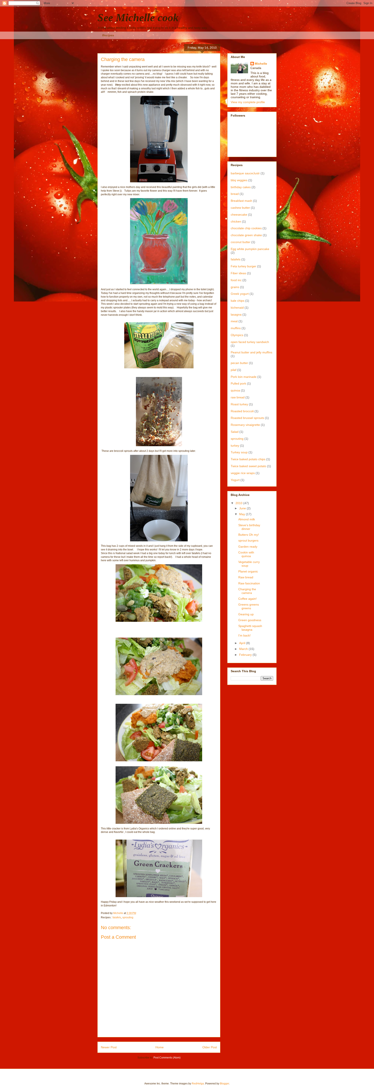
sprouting (127, 917)
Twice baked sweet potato (248, 466)
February (246, 654)
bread (235, 194)
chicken (236, 221)
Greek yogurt (240, 293)
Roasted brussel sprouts (247, 418)
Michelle (261, 63)
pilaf (233, 370)
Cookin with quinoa (246, 554)
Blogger (224, 1083)
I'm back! (244, 635)
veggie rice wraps (243, 473)
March (244, 649)
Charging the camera (247, 591)
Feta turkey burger (243, 266)
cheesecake (239, 214)
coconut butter (240, 242)
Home (159, 1047)
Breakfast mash (241, 200)
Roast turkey (239, 404)
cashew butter (240, 207)
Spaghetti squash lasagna (250, 627)
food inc (236, 280)
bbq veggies (239, 180)
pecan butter (239, 363)
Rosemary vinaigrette (245, 425)
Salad (235, 431)
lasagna (236, 314)
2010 (239, 503)
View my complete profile (248, 102)
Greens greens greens (248, 606)
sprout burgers (248, 540)
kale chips (237, 300)
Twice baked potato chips (248, 459)
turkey (235, 445)
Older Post (209, 1047)
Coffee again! (247, 598)
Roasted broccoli (242, 411)
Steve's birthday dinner (249, 527)
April (242, 643)
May (242, 514)
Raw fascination (249, 583)
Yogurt (235, 480)
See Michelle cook (138, 17)
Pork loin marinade (243, 376)
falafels (117, 917)
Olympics (237, 335)
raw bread (238, 397)
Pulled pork (238, 383)
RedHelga (198, 1083)
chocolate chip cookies (246, 228)
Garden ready (247, 546)
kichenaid (237, 307)
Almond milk (246, 519)
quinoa (235, 390)
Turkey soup (239, 452)
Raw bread (245, 577)
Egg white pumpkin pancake (250, 249)
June (243, 508)
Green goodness (249, 620)
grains (235, 287)
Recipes (108, 35)
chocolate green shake (246, 235)
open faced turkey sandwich (250, 342)
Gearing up (246, 614)
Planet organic (248, 571)
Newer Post (109, 1047)
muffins (236, 328)
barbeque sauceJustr (245, 173)
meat (234, 321)
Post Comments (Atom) (167, 1057)
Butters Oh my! (248, 534)
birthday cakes (241, 187)
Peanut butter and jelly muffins (251, 352)
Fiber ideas (238, 273)
